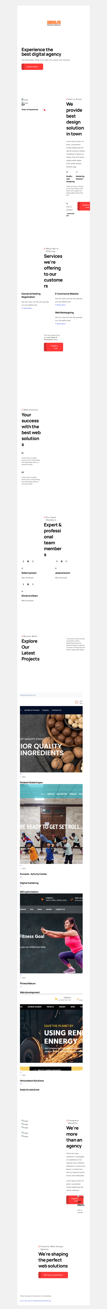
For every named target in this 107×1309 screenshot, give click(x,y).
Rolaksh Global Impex (31, 782)
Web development (30, 992)
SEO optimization (29, 891)
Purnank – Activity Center (33, 874)
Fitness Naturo (27, 983)
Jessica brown (62, 572)
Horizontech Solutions (32, 1080)
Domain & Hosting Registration (31, 295)
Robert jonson (29, 572)
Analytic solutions (29, 1089)
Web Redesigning (64, 312)
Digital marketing (29, 883)
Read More (27, 308)
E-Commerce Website (66, 293)
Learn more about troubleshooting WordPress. (35, 1301)
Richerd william (30, 595)
